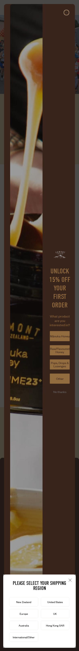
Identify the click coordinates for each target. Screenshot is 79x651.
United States (55, 602)
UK (55, 614)
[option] (23, 601)
